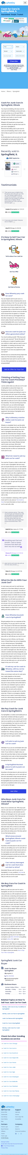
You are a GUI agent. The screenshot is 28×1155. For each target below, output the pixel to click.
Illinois (9, 91)
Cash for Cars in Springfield (11, 1023)
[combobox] (8, 46)
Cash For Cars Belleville (10, 1081)
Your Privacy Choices (9, 1145)
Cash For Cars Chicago (10, 1043)
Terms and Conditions (20, 1131)
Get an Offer (4, 1112)
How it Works (4, 1119)
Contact (17, 1114)
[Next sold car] (24, 169)
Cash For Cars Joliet (9, 1067)
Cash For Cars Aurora (9, 1048)
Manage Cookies (5, 1141)
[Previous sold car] (3, 169)
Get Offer (14, 61)
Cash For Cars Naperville (10, 1058)
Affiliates (3, 1131)
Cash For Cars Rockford (10, 1053)
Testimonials (4, 1114)
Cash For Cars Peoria (9, 1062)
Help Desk (17, 1112)
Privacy (15, 69)
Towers (3, 1133)
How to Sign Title (19, 1116)
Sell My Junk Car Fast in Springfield (13, 1014)
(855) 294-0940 (14, 937)
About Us (17, 1129)
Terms (12, 69)
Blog (2, 1121)
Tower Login (4, 1135)
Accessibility (18, 1119)
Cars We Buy (4, 1116)
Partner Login (4, 1126)
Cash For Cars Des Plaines (11, 1091)
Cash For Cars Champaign (11, 1096)
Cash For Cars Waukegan (11, 1077)
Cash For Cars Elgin (9, 1072)
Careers (17, 1126)
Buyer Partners (4, 1129)
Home (3, 91)
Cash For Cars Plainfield (10, 1086)
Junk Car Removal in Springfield (12, 1018)
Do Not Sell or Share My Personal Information (12, 1143)
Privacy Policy (4, 1147)
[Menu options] (25, 2)
